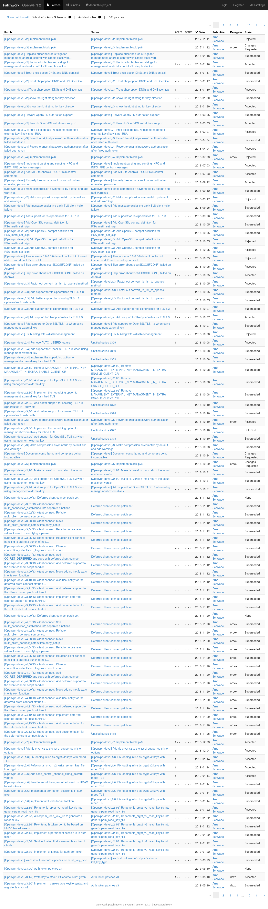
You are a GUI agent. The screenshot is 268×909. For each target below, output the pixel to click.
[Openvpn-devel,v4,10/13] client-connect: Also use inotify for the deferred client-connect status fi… (44, 700)
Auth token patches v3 (105, 877)
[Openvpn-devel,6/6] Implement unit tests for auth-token (39, 801)
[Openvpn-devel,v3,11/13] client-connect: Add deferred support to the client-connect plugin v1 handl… (45, 590)
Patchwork (11, 4)
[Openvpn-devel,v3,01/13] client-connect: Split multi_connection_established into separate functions (37, 506)
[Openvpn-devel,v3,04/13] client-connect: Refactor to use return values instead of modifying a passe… (43, 531)
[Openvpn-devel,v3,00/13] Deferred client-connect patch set (41, 497)
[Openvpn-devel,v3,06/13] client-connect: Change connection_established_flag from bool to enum (35, 548)
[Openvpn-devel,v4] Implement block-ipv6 (30, 157)
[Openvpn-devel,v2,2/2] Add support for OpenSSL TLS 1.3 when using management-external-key (44, 480)
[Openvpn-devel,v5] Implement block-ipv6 (30, 464)
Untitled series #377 (103, 430)
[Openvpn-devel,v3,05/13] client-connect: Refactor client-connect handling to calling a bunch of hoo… (44, 540)
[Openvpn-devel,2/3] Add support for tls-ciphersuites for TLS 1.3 (44, 292)
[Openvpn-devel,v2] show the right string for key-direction (39, 98)
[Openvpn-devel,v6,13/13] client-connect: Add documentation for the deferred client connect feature (44, 733)
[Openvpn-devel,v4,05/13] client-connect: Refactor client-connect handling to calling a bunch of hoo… (44, 658)
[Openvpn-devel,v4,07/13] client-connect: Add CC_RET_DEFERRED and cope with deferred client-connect (41, 674)
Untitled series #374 (103, 413)
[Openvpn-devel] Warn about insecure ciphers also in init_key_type (45, 860)
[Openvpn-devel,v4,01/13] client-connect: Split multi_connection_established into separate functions (37, 624)
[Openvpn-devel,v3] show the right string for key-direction (39, 106)
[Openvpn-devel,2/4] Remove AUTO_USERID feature (37, 342)
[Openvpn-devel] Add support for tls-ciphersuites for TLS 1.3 (41, 216)
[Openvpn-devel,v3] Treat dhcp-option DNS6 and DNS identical (43, 89)
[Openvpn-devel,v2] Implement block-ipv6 (30, 39)
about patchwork (162, 904)
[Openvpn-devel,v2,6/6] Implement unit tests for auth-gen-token (43, 852)
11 (257, 25)
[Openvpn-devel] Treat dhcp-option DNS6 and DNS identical (41, 73)
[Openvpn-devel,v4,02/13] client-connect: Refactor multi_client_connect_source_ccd (35, 632)
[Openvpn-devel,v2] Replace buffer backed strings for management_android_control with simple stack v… (37, 64)
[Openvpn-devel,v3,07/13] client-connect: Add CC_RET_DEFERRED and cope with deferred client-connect (41, 556)
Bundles (74, 5)
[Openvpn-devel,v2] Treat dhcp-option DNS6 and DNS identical (43, 81)
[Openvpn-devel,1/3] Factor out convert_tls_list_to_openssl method (46, 283)
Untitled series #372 (103, 405)
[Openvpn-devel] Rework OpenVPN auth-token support (38, 115)
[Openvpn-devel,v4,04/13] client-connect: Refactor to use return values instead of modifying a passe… (43, 649)
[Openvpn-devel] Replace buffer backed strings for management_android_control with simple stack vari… (38, 56)
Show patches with (18, 17)
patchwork (102, 904)
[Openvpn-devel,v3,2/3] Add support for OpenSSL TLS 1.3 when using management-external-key (44, 438)
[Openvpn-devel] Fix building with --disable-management (39, 334)
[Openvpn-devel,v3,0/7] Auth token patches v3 (33, 868)
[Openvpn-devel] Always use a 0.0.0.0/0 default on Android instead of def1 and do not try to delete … (45, 258)
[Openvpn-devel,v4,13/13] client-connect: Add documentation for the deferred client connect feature (44, 725)
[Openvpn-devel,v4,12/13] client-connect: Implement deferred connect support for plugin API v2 (42, 717)
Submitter (218, 32)
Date (202, 32)
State (248, 32)
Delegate (236, 32)
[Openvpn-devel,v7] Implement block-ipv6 (30, 742)
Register (238, 5)
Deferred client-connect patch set (111, 506)
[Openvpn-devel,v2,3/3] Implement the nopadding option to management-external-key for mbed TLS (40, 394)
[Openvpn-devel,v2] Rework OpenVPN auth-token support (40, 123)
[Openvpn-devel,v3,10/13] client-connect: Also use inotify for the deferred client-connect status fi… (44, 582)
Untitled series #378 (103, 438)
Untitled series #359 (103, 342)
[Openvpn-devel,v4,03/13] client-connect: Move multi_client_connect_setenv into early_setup (33, 641)
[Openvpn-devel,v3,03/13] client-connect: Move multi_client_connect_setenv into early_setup (33, 523)
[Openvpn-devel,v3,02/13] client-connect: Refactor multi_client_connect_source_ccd (35, 514)
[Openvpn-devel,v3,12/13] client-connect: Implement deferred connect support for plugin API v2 (42, 599)
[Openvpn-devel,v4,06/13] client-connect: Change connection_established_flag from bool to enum (35, 666)
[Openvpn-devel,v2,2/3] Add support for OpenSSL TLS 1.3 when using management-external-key (44, 382)
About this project (99, 5)
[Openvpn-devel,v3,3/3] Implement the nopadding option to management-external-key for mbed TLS (40, 430)
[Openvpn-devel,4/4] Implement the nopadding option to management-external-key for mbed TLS (39, 359)
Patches (55, 5)
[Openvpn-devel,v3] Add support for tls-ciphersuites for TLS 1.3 (43, 309)
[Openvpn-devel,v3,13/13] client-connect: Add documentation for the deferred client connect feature (44, 607)
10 (248, 25)
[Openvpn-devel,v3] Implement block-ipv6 (30, 47)
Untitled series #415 (103, 733)
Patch (8, 32)
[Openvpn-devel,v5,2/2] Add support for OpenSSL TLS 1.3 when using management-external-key (44, 489)
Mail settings (257, 5)
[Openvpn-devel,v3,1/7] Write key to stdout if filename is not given (45, 877)
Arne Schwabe (218, 39)
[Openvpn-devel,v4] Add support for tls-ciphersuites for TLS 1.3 (43, 317)
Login (224, 5)
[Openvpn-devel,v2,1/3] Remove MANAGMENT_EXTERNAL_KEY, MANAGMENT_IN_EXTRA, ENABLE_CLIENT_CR (45, 370)
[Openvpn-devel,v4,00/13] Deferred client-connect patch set (41, 615)
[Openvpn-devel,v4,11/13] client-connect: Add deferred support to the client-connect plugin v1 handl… (45, 708)
